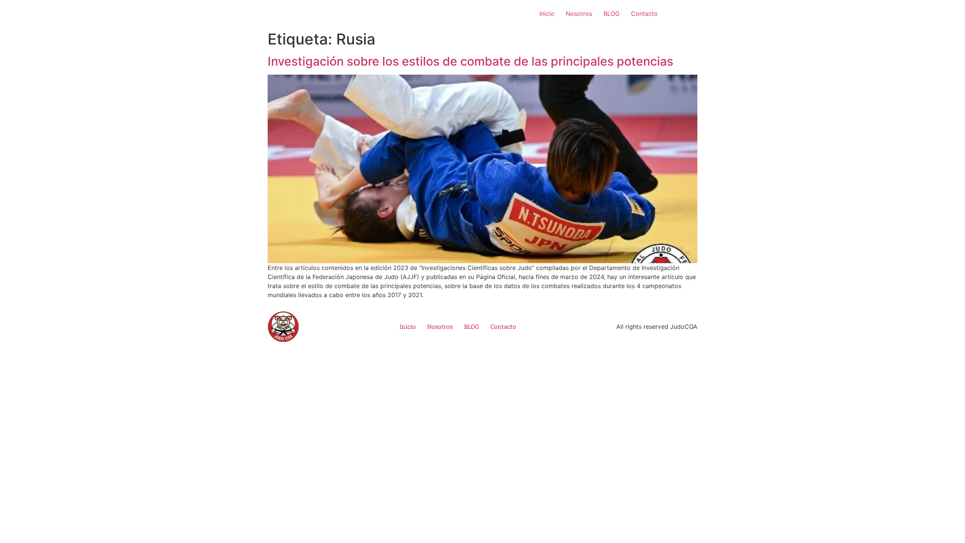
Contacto (644, 13)
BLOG (612, 13)
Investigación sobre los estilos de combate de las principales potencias (470, 61)
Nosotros (579, 13)
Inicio (546, 13)
